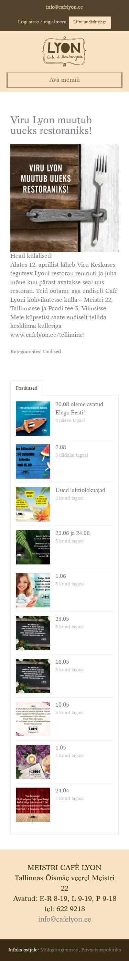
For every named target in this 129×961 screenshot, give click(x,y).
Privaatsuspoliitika (101, 950)
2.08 (60, 447)
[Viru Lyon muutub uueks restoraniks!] (64, 197)
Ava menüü (64, 80)
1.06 (60, 576)
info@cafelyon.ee (64, 7)
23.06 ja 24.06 (72, 533)
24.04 (62, 791)
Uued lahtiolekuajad (80, 490)
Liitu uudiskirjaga (90, 22)
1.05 (60, 748)
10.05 (62, 705)
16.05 (62, 662)
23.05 (62, 619)
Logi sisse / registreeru (42, 22)
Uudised (52, 352)
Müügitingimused (59, 950)
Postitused (26, 388)
